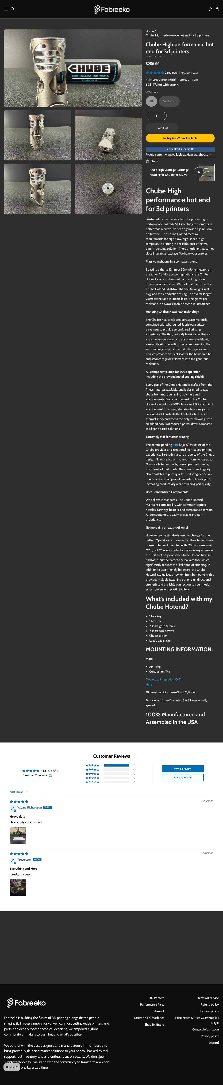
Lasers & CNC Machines (149, 1017)
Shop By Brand (154, 1024)
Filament (158, 1011)
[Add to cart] (199, 172)
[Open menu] (4, 9)
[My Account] (209, 9)
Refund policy (210, 1004)
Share (154, 161)
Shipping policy (209, 1011)
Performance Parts (152, 1004)
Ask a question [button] (183, 777)
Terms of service (208, 998)
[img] (19, 801)
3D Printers (156, 998)
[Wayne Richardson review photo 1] (18, 835)
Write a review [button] (182, 768)
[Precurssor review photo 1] (18, 887)
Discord (214, 1042)
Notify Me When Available (180, 138)
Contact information (205, 1029)
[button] (155, 72)
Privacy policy (210, 1036)
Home (150, 31)
